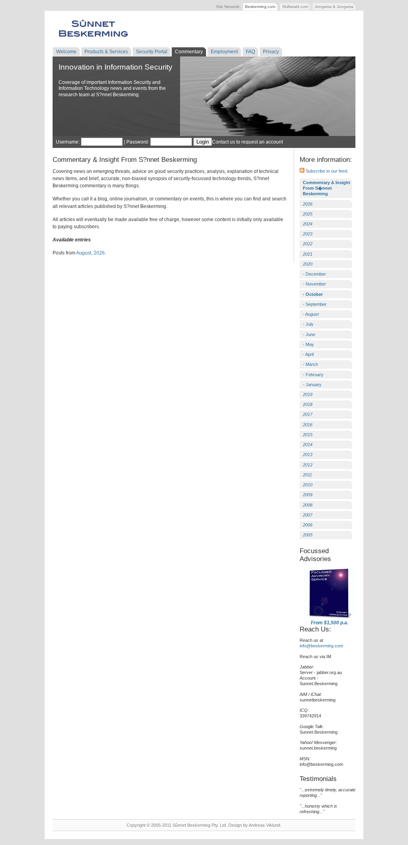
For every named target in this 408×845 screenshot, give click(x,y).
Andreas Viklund (264, 825)
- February (313, 374)
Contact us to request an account (247, 142)
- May (308, 344)
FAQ (250, 51)
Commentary (189, 51)
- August (311, 314)
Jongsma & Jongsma (334, 6)
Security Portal (151, 51)
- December (314, 274)
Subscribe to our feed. (326, 171)
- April (308, 354)
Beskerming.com (260, 6)
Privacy (271, 51)
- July (308, 324)
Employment (224, 51)
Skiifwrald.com (295, 6)
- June (309, 334)
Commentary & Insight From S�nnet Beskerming (326, 188)
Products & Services (106, 51)
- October (313, 294)
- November (314, 284)
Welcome (66, 51)
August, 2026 (90, 253)
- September (315, 304)
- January (312, 384)
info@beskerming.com (321, 645)
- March (310, 364)
